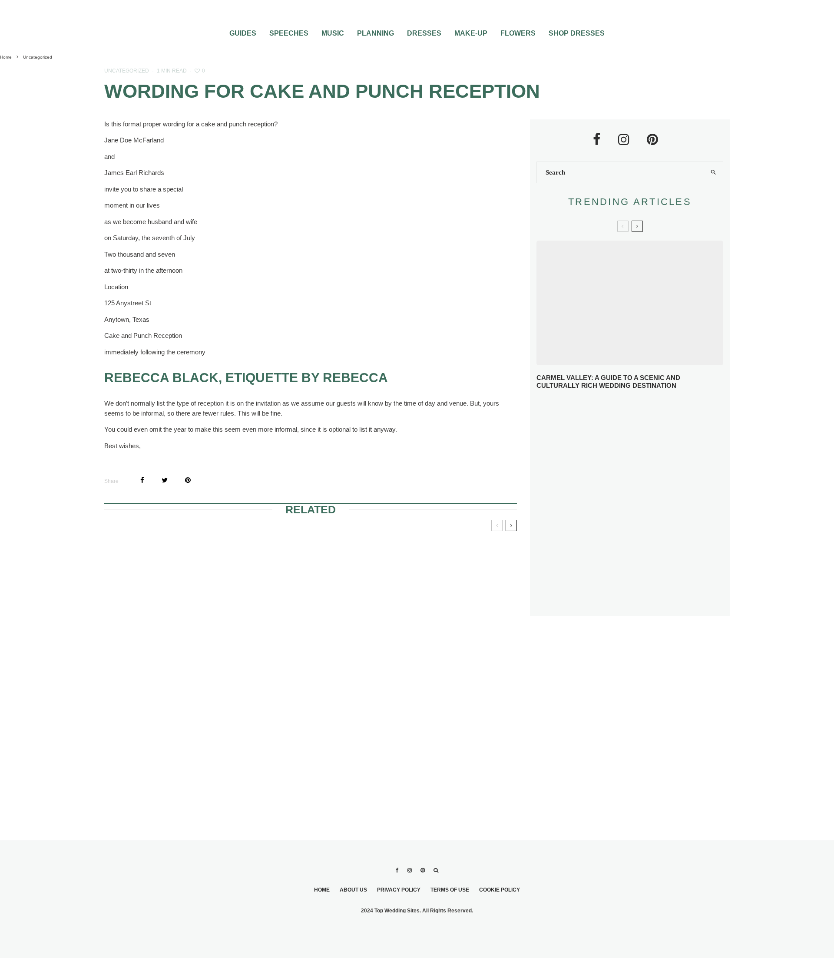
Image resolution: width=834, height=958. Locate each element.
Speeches (288, 33)
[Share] (142, 480)
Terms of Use (449, 890)
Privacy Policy (398, 890)
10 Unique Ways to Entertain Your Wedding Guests (641, 535)
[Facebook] (397, 870)
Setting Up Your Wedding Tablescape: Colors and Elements (641, 567)
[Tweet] (165, 480)
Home (322, 890)
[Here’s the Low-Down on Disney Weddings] (171, 595)
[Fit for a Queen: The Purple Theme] (171, 734)
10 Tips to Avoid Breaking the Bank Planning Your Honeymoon (641, 504)
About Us (353, 890)
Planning (375, 33)
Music (332, 33)
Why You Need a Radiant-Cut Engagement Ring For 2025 (647, 411)
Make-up (470, 33)
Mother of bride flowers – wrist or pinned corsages (300, 556)
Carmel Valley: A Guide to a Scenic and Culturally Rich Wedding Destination (608, 381)
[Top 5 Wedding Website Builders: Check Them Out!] (310, 734)
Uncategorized (126, 71)
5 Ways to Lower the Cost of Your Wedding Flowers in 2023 (647, 599)
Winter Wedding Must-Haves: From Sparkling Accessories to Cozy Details (634, 442)
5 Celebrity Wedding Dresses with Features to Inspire (646, 473)
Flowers (518, 33)
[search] (713, 172)
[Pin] (188, 480)
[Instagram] (409, 870)
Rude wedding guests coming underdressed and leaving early (446, 695)
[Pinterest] (422, 870)
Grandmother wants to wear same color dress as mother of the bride (449, 561)
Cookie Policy (499, 890)
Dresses (424, 33)
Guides (242, 33)
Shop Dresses (577, 33)
